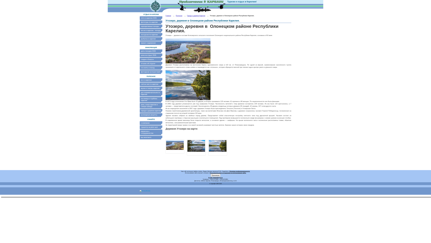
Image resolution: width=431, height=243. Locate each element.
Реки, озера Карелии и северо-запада (149, 105)
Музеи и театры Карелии (150, 88)
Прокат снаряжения (148, 43)
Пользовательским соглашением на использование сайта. (228, 173)
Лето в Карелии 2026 (149, 18)
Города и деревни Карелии (151, 111)
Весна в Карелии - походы (151, 30)
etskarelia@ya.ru (218, 177)
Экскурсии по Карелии (149, 35)
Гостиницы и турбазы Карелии (149, 99)
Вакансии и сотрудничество (147, 132)
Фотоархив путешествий (150, 72)
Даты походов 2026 (148, 51)
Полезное (179, 16)
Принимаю (216, 175)
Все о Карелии (146, 80)
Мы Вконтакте (146, 137)
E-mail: (210, 177)
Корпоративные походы (150, 26)
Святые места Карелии (149, 84)
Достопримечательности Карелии (150, 93)
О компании (145, 123)
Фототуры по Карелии (149, 22)
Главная (168, 16)
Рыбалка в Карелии (148, 39)
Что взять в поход (148, 68)
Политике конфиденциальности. (240, 171)
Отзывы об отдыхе (148, 63)
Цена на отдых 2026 (148, 55)
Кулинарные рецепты (149, 115)
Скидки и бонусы (147, 59)
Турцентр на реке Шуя (149, 127)
